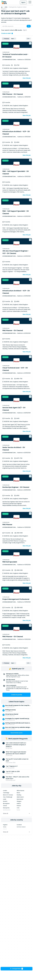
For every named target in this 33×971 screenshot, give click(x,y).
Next (12, 38)
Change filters (17, 969)
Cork (18, 808)
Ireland (5, 829)
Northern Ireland (21, 827)
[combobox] (16, 26)
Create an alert (6, 33)
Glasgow (19, 801)
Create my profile (16, 695)
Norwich (5, 801)
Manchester (20, 799)
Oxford (5, 805)
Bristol (18, 792)
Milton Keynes (20, 790)
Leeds (4, 799)
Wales (4, 827)
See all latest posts (16, 733)
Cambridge (6, 792)
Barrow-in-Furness (8, 795)
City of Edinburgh (7, 797)
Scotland (19, 825)
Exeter (18, 810)
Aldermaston (20, 797)
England (5, 825)
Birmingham (6, 803)
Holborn (19, 803)
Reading (19, 795)
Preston (19, 805)
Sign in (23, 2)
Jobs (5, 7)
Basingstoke (6, 808)
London (5, 790)
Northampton (6, 810)
